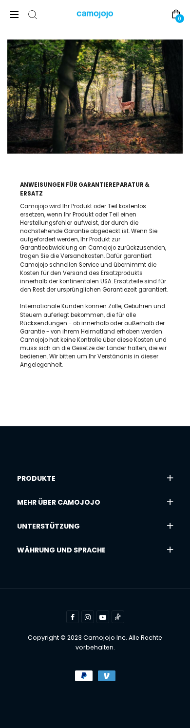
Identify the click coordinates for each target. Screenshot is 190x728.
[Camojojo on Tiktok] (118, 616)
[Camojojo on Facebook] (72, 616)
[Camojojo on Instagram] (87, 616)
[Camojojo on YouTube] (102, 616)
